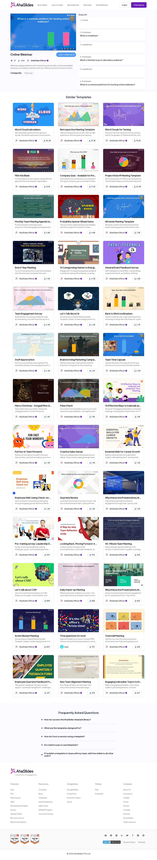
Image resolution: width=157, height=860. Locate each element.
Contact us (127, 794)
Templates (43, 798)
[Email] (106, 835)
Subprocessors (129, 822)
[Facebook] (133, 835)
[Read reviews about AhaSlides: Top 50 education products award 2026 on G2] (25, 839)
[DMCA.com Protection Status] (112, 842)
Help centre (43, 806)
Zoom (69, 802)
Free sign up (139, 5)
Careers (126, 798)
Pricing (88, 5)
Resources (73, 5)
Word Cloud (15, 798)
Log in (124, 5)
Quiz (12, 790)
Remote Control (17, 818)
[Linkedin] (122, 835)
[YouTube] (127, 835)
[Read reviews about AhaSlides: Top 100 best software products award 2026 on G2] (14, 839)
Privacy (126, 806)
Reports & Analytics (18, 822)
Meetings (29, 73)
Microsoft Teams (74, 798)
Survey (13, 810)
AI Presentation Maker (19, 806)
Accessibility (128, 818)
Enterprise (102, 5)
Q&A (12, 802)
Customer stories (46, 814)
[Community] (116, 835)
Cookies (126, 810)
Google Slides (72, 790)
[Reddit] (143, 835)
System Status (129, 842)
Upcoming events (46, 802)
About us (127, 790)
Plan (96, 790)
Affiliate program (45, 810)
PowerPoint (72, 794)
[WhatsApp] (111, 835)
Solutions (57, 5)
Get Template (67, 55)
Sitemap (141, 842)
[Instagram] (138, 835)
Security (126, 814)
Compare (42, 790)
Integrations (72, 784)
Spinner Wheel (16, 814)
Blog (41, 794)
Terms (125, 802)
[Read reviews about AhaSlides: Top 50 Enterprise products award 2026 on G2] (35, 839)
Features (42, 5)
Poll (11, 794)
